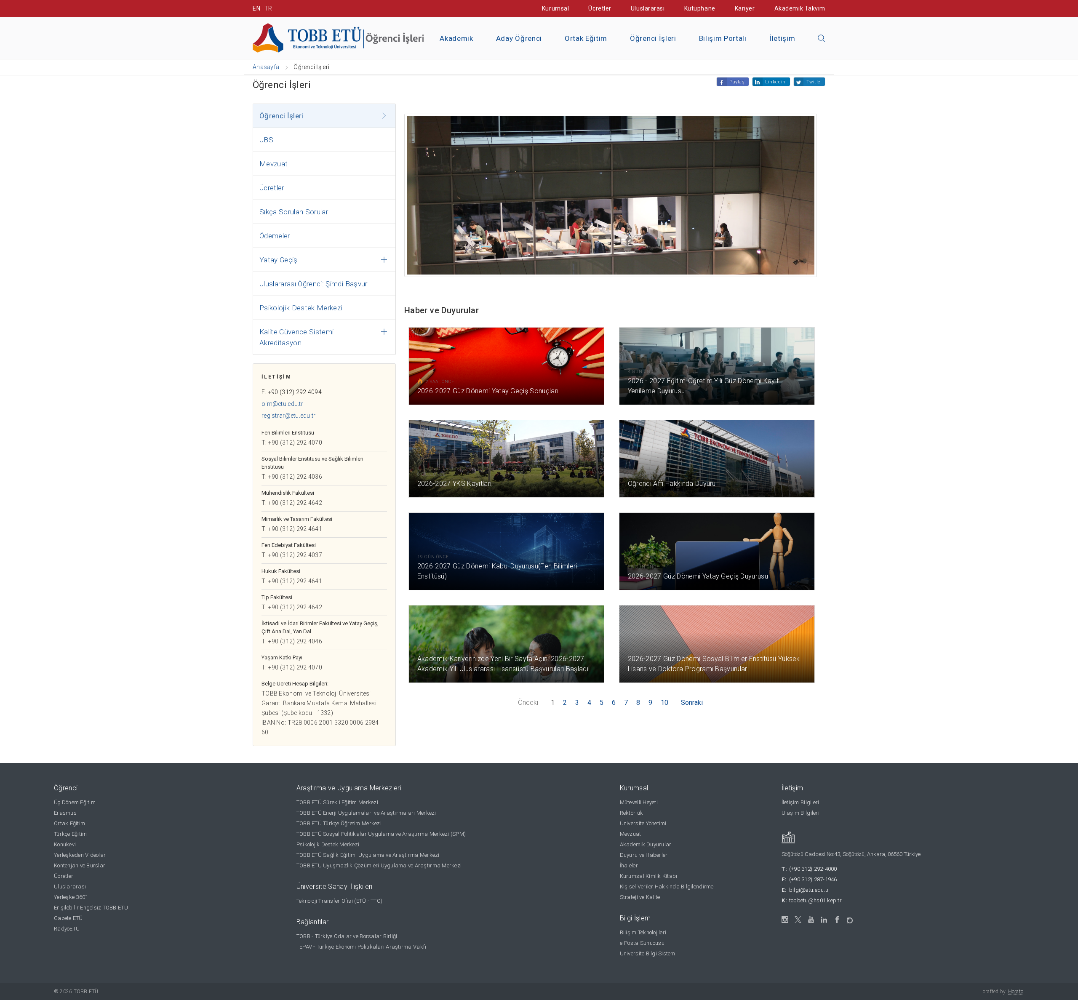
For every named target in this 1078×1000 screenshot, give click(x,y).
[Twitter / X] (798, 920)
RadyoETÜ (67, 928)
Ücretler (599, 8)
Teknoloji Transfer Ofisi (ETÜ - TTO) (339, 901)
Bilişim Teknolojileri (643, 932)
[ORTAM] (850, 917)
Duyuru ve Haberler (644, 855)
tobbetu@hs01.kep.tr (815, 900)
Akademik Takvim (799, 8)
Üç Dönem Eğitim (75, 802)
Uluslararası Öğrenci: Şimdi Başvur (313, 284)
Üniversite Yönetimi (643, 823)
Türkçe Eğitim (70, 834)
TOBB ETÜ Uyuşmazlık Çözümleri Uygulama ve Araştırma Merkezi (379, 865)
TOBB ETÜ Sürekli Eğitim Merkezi (337, 802)
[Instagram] (785, 920)
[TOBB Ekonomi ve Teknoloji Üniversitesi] (347, 37)
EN (256, 8)
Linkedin (775, 82)
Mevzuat (273, 164)
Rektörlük (631, 813)
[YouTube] (811, 920)
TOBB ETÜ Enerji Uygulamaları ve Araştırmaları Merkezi (366, 813)
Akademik (456, 38)
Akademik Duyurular (646, 844)
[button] (821, 39)
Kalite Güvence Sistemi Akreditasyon (296, 337)
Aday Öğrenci (519, 38)
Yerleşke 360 (70, 897)
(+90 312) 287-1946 (813, 879)
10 (664, 703)
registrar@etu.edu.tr (288, 415)
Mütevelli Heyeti (639, 802)
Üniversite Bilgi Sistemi (648, 953)
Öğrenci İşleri (653, 38)
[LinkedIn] (824, 920)
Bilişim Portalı (723, 38)
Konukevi (65, 844)
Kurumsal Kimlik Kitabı (649, 876)
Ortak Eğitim (586, 38)
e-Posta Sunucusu (642, 943)
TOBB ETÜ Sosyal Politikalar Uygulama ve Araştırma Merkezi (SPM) (381, 834)
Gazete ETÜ (68, 918)
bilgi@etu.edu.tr (809, 890)
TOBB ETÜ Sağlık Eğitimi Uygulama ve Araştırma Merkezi (368, 855)
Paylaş (736, 82)
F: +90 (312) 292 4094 (291, 392)
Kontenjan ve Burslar (79, 865)
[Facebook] (837, 920)
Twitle (813, 82)
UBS (266, 140)
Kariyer (745, 8)
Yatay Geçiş (278, 260)
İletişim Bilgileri (800, 802)
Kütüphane (699, 8)
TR (268, 8)
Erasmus (65, 813)
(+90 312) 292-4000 (813, 869)
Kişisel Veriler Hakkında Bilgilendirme (667, 886)
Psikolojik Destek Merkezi (300, 308)
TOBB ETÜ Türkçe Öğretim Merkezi (339, 823)
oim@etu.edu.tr (282, 403)
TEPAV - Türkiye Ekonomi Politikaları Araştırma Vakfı (361, 947)
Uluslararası (648, 8)
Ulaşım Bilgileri (800, 813)
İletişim (782, 38)
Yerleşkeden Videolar (80, 855)
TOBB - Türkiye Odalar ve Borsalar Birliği (347, 936)
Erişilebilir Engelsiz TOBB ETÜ (91, 907)
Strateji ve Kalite (640, 897)
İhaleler (629, 865)
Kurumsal (555, 8)
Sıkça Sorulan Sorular (293, 212)
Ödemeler (274, 236)
